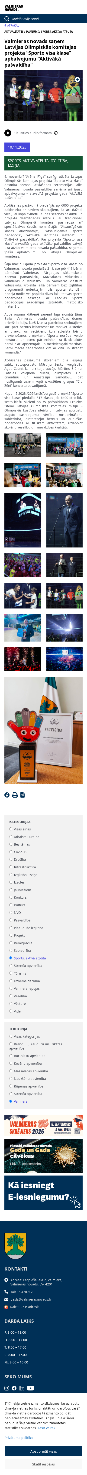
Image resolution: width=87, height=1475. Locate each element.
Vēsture (20, 1004)
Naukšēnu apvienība (30, 1079)
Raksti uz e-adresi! (24, 1307)
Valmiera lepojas (27, 988)
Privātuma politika (19, 1437)
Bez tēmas (22, 844)
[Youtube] (32, 1388)
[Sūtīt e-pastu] (7, 1299)
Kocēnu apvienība (28, 1063)
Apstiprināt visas (43, 1451)
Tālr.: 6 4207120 (22, 1292)
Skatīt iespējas (43, 1464)
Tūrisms (20, 973)
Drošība (20, 859)
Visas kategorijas (27, 1036)
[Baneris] (43, 1124)
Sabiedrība (22, 950)
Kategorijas (20, 822)
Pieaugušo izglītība (29, 928)
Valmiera (21, 1101)
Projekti (20, 935)
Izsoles (19, 882)
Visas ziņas (22, 829)
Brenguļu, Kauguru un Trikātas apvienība (35, 1046)
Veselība (20, 996)
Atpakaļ (13, 25)
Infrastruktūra (25, 867)
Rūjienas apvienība (29, 1086)
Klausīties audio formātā (33, 133)
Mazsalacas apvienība (31, 1071)
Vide (17, 1011)
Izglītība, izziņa (26, 875)
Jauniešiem (22, 890)
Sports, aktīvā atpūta (30, 958)
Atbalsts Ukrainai (27, 837)
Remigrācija (23, 943)
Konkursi (21, 897)
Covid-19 (20, 852)
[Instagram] (8, 1388)
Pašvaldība (22, 920)
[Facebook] (7, 796)
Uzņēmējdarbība (27, 981)
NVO (17, 913)
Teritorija (18, 1029)
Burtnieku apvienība (29, 1056)
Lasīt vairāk (46, 1428)
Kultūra (20, 905)
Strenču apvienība (28, 966)
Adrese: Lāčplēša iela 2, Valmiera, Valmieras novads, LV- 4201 (36, 1282)
